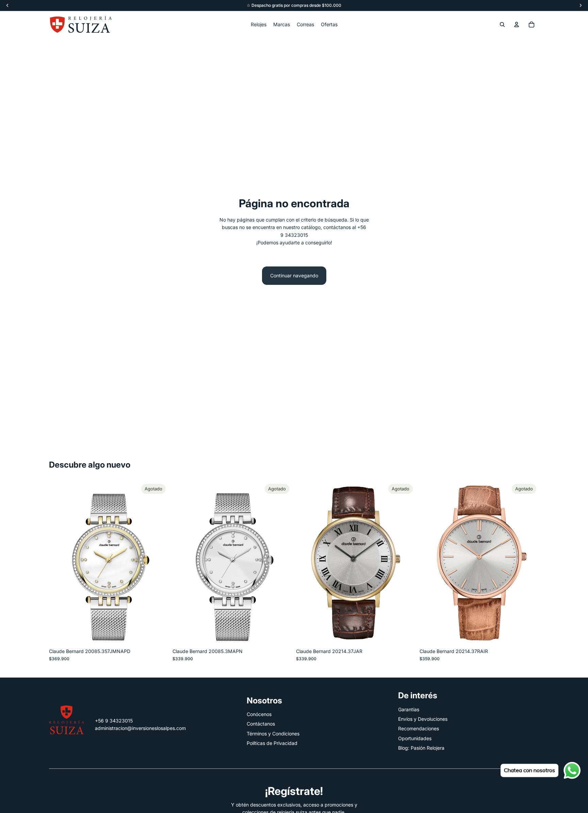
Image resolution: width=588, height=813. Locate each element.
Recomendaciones (418, 728)
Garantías (408, 709)
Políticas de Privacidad (272, 743)
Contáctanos (261, 724)
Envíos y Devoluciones (422, 719)
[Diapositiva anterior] (183, 562)
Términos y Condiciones (273, 733)
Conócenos (259, 714)
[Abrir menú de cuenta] (516, 24)
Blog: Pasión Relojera (421, 748)
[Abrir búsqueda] (502, 24)
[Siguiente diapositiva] (282, 562)
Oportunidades (414, 738)
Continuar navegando (294, 275)
